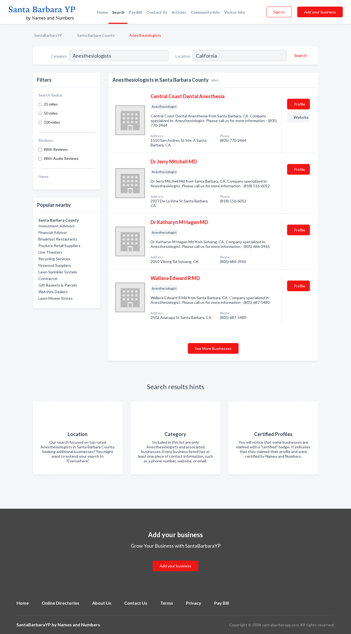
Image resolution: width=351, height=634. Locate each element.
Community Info (205, 12)
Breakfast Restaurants (57, 239)
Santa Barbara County (96, 35)
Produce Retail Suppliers (59, 245)
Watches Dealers (53, 291)
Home (102, 12)
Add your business (320, 12)
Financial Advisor (52, 232)
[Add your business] (175, 559)
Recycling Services (54, 258)
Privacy (193, 602)
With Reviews (56, 149)
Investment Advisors (56, 225)
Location (183, 56)
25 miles (51, 104)
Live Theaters (50, 252)
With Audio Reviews (61, 158)
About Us (101, 602)
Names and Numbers (79, 624)
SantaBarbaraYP (48, 35)
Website (301, 117)
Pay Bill (135, 12)
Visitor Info (234, 12)
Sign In (279, 12)
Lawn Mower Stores (55, 298)
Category (59, 56)
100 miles (52, 122)
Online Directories (60, 602)
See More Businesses (213, 348)
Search (118, 12)
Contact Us (156, 12)
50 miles (51, 113)
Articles (179, 12)
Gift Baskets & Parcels (57, 285)
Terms (166, 602)
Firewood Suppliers (54, 265)
